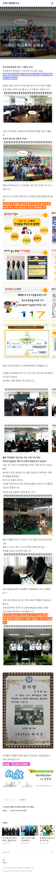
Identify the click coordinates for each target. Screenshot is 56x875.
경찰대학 (6, 861)
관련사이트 (6, 852)
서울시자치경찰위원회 (10, 857)
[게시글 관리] (13, 800)
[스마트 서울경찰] (11, 3)
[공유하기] (10, 800)
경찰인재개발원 (8, 865)
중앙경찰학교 (7, 869)
